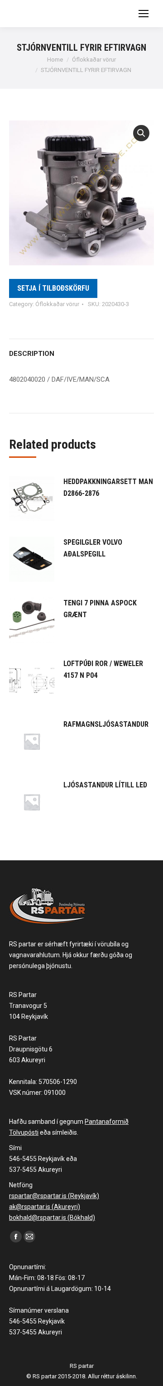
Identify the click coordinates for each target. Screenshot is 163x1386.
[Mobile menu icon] (143, 13)
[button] (141, 133)
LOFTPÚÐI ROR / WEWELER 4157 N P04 (103, 669)
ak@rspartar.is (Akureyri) (44, 1206)
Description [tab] (31, 354)
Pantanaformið (107, 1121)
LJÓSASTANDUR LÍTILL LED (105, 785)
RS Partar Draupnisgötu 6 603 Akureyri (31, 1049)
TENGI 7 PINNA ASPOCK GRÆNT (100, 609)
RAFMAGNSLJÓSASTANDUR (106, 724)
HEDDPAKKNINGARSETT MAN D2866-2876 (108, 487)
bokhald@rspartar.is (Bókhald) (52, 1217)
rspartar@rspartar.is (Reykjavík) (54, 1195)
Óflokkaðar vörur (57, 304)
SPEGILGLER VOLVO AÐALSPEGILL (92, 548)
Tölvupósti (23, 1132)
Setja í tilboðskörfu (53, 288)
